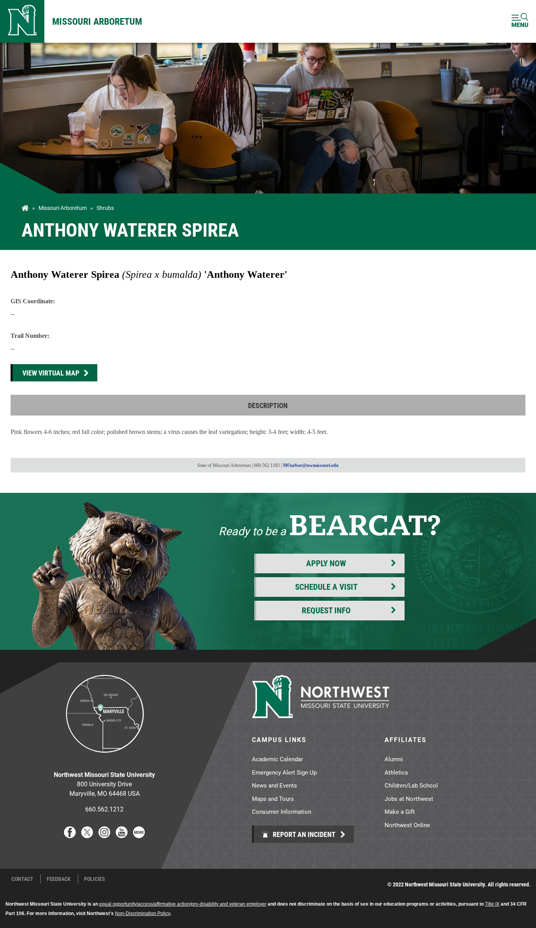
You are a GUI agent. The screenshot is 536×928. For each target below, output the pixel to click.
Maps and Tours (273, 798)
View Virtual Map (50, 372)
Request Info (326, 610)
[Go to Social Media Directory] (139, 835)
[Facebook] (70, 835)
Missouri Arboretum (97, 21)
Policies (94, 878)
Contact (22, 878)
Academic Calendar (277, 759)
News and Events (274, 785)
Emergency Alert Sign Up (284, 772)
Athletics (396, 772)
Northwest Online (407, 825)
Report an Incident (303, 834)
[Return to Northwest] (22, 21)
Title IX (492, 904)
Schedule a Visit (326, 586)
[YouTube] (122, 835)
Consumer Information (281, 811)
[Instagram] (104, 835)
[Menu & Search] (520, 21)
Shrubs (105, 207)
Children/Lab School (411, 785)
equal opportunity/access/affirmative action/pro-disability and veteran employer (182, 904)
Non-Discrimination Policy (142, 913)
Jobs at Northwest (409, 798)
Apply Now (326, 563)
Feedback (59, 878)
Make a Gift (400, 811)
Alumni (394, 759)
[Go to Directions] (104, 759)
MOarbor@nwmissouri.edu (311, 465)
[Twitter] (87, 835)
